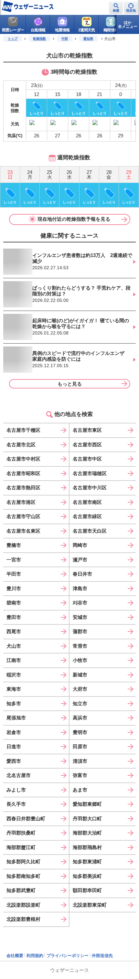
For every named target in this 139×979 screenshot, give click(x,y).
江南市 (13, 660)
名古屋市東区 (87, 430)
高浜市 (80, 717)
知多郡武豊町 (21, 890)
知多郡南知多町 (23, 876)
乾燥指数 (39, 38)
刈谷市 (80, 602)
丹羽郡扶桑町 (21, 832)
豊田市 (13, 617)
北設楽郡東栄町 (90, 905)
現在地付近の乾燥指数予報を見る (73, 219)
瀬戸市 (80, 559)
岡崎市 (80, 545)
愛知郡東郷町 (87, 804)
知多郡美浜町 (87, 876)
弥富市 (80, 775)
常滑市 (80, 646)
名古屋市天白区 (90, 531)
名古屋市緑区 (87, 516)
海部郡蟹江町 (21, 847)
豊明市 (80, 732)
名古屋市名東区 (23, 531)
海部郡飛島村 (87, 847)
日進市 (13, 746)
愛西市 (13, 761)
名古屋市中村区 (23, 459)
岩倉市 (13, 732)
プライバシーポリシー (68, 955)
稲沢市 (13, 674)
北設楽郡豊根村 (23, 919)
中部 (64, 38)
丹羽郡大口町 (87, 818)
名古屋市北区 (21, 444)
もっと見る (70, 384)
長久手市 (16, 804)
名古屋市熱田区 (23, 487)
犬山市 (13, 646)
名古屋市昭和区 (23, 473)
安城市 (80, 617)
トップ (12, 38)
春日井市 (82, 574)
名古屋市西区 (87, 444)
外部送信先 (102, 955)
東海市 (13, 689)
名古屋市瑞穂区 (90, 473)
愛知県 (88, 38)
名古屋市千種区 (23, 430)
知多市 (13, 703)
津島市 (80, 588)
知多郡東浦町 (87, 861)
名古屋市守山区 (23, 516)
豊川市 (13, 588)
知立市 (80, 703)
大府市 (80, 689)
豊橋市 (13, 545)
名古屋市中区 (87, 459)
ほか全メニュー (127, 24)
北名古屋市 (18, 775)
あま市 (80, 790)
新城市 (80, 674)
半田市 (13, 574)
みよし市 (16, 790)
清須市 (80, 761)
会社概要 (14, 955)
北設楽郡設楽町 (23, 905)
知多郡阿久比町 (23, 861)
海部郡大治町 (87, 832)
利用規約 (35, 955)
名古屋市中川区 (90, 487)
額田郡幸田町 (87, 890)
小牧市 (80, 660)
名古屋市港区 (21, 502)
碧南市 (13, 602)
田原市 (80, 746)
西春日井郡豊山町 (25, 818)
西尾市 (13, 631)
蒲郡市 (80, 631)
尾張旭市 (16, 717)
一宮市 (13, 559)
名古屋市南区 (87, 502)
